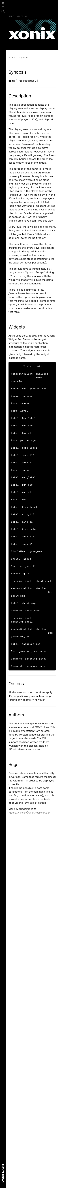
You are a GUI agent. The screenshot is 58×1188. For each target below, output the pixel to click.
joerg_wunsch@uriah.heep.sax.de (29, 812)
